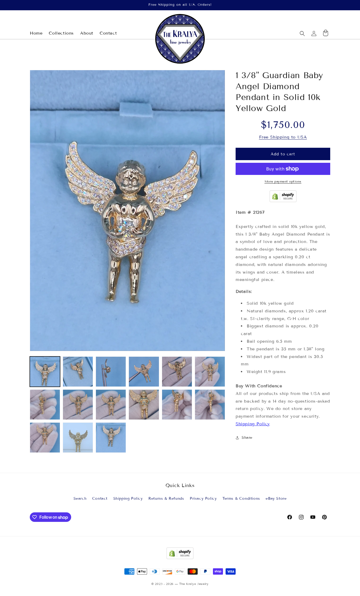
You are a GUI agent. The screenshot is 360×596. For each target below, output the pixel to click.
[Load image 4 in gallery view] (144, 371)
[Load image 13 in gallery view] (45, 437)
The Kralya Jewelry (194, 584)
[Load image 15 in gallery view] (111, 437)
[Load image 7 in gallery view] (45, 404)
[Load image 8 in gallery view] (78, 404)
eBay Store (276, 499)
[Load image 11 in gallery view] (177, 404)
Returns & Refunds (166, 499)
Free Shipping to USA (283, 137)
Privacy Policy (203, 499)
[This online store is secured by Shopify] (283, 200)
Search (80, 499)
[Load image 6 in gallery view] (210, 371)
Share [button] (247, 437)
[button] (302, 33)
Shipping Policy (253, 423)
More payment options (283, 181)
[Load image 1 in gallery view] (45, 371)
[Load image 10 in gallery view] (144, 404)
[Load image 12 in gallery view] (210, 404)
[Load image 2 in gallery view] (78, 371)
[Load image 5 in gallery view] (177, 371)
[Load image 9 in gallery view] (111, 404)
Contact (100, 499)
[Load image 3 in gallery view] (111, 371)
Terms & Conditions (241, 499)
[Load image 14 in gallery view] (78, 437)
